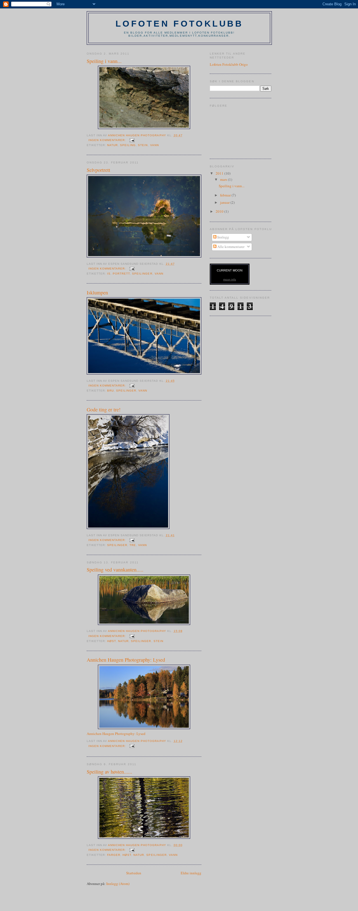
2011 (220, 173)
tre (132, 545)
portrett (121, 273)
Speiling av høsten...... (109, 771)
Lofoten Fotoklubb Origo (229, 64)
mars (224, 179)
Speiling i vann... (104, 61)
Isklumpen (97, 292)
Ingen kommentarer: (107, 140)
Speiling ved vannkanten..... (115, 569)
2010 (220, 211)
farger (113, 854)
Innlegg (222, 237)
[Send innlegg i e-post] (132, 140)
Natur (112, 145)
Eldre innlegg (191, 872)
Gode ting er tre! (104, 409)
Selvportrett (98, 170)
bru (110, 390)
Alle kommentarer (230, 246)
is (108, 273)
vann (154, 145)
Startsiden (133, 872)
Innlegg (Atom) (117, 883)
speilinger (142, 273)
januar (225, 202)
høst (111, 641)
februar (226, 195)
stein (143, 145)
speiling (128, 145)
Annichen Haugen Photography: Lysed (126, 659)
